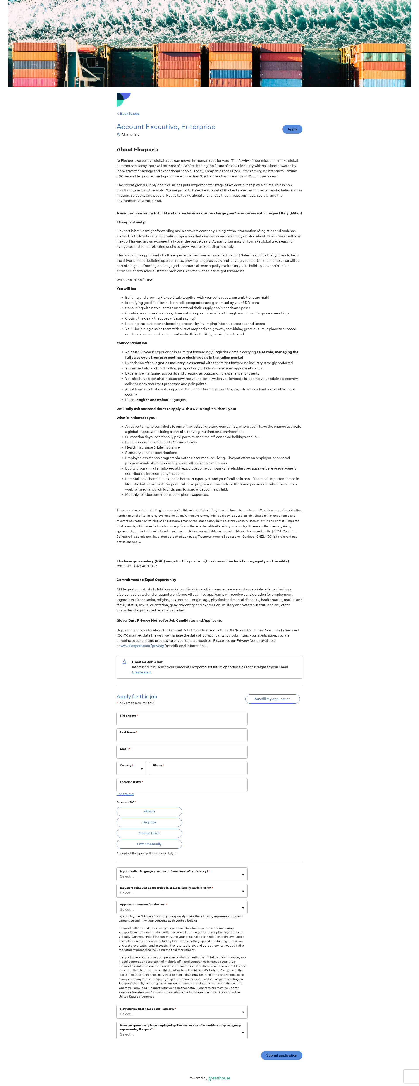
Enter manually (149, 844)
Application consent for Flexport (143, 904)
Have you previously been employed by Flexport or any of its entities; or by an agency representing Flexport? (180, 1027)
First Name (129, 716)
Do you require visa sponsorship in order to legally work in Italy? (166, 888)
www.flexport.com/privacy (142, 646)
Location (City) (131, 782)
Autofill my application (272, 699)
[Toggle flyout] (141, 768)
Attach (149, 811)
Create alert (141, 672)
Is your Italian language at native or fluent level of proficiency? (165, 871)
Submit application (281, 1055)
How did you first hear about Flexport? (148, 1009)
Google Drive (149, 833)
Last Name (128, 732)
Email (125, 749)
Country (126, 765)
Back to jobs (130, 113)
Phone (158, 765)
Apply (292, 129)
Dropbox (149, 822)
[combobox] (120, 770)
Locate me (125, 794)
